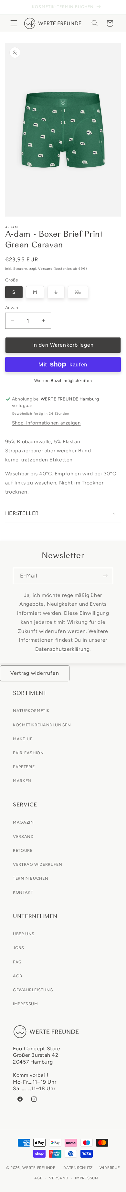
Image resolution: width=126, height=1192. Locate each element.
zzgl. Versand (41, 269)
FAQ (17, 962)
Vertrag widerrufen (34, 673)
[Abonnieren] (105, 576)
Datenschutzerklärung (62, 649)
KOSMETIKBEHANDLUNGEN (42, 724)
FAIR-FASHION (28, 752)
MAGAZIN (23, 822)
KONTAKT (23, 892)
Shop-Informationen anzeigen (46, 423)
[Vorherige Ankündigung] (12, 7)
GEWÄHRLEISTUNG (33, 989)
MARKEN (22, 780)
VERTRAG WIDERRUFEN (37, 864)
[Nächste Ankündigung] (114, 7)
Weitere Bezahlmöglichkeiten (63, 380)
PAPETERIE (24, 766)
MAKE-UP (22, 738)
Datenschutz (78, 1167)
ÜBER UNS (24, 933)
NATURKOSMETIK (31, 710)
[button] (13, 23)
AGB (17, 975)
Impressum (87, 1178)
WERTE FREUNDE (39, 1167)
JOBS (18, 947)
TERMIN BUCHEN (30, 878)
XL (81, 293)
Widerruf (110, 1167)
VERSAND (23, 836)
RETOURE (22, 850)
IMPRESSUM (25, 1003)
